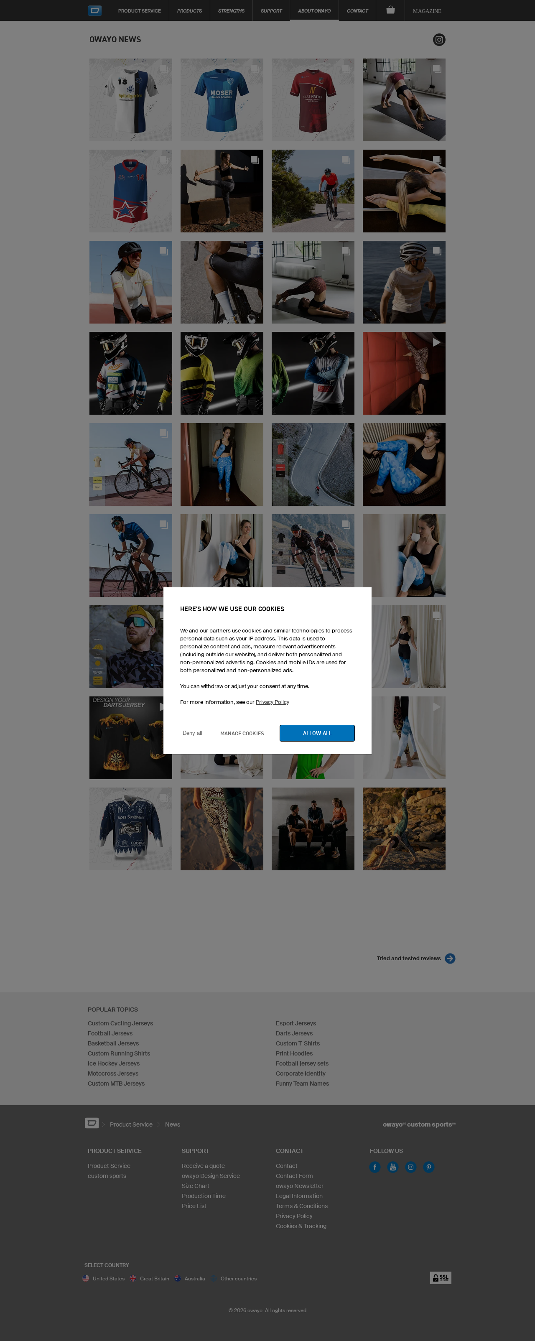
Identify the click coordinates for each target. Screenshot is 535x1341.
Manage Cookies (242, 733)
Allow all (317, 733)
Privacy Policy (272, 702)
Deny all (192, 733)
